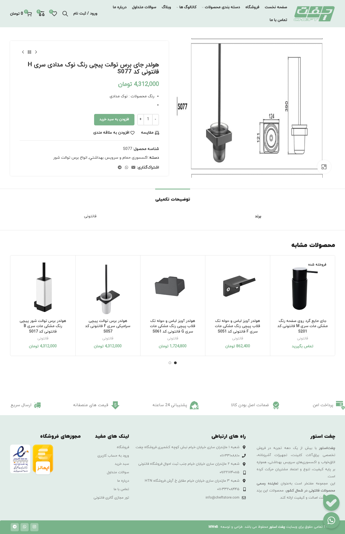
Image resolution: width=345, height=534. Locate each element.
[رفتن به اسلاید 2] (170, 362)
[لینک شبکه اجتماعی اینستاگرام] (34, 527)
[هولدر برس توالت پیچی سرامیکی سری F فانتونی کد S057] (108, 288)
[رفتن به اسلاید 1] (175, 362)
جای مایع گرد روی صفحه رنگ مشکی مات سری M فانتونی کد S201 (302, 326)
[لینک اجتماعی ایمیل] (133, 168)
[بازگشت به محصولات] (29, 52)
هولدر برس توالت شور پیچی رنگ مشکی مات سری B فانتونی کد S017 (43, 326)
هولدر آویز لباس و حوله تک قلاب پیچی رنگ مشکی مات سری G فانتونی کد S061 (172, 326)
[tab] (172, 197)
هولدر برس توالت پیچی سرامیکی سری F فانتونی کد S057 (107, 326)
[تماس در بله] (331, 502)
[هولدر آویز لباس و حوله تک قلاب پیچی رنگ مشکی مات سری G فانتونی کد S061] (173, 288)
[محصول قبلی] (36, 52)
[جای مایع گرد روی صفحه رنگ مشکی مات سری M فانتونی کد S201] (302, 288)
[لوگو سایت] (314, 13)
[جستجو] (65, 13)
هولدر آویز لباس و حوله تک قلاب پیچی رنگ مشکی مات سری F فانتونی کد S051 (237, 326)
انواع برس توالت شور (70, 157)
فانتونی (302, 338)
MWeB (213, 527)
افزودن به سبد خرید (114, 119)
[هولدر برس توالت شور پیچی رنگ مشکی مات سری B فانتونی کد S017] (43, 288)
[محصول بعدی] (23, 52)
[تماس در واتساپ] (331, 520)
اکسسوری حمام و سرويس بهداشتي (118, 157)
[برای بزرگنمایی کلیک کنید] (324, 167)
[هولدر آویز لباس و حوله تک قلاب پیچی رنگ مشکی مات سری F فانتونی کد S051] (237, 288)
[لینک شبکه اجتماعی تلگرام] (119, 168)
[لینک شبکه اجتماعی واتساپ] (126, 168)
